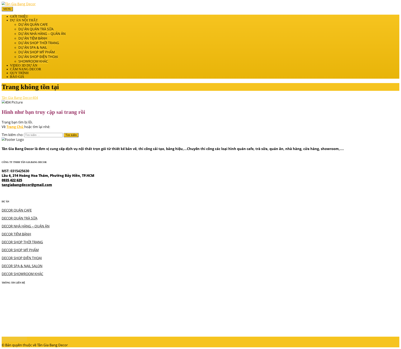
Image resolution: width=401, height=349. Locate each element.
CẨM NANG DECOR (25, 69)
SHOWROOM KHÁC (33, 61)
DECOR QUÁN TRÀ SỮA (19, 218)
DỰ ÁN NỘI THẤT (24, 20)
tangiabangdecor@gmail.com (27, 184)
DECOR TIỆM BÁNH (16, 234)
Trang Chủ (15, 126)
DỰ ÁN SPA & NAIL (32, 47)
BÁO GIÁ (17, 76)
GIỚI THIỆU (19, 16)
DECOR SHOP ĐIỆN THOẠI (22, 258)
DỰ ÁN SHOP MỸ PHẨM (36, 52)
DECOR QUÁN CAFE (17, 210)
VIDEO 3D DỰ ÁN (23, 65)
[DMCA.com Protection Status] (14, 340)
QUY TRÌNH (19, 73)
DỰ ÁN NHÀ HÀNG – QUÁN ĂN (42, 33)
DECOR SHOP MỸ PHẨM (20, 250)
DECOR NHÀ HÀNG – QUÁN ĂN (25, 226)
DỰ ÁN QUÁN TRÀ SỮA (35, 29)
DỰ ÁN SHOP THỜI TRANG (38, 43)
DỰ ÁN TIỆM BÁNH (32, 38)
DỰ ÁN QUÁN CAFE (33, 24)
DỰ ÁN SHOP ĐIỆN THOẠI (38, 56)
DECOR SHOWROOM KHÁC (22, 274)
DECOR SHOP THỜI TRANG (22, 242)
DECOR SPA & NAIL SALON (22, 266)
